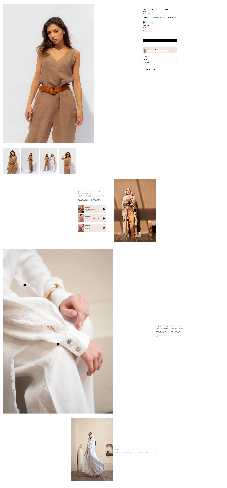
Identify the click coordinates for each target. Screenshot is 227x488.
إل (153, 23)
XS (144, 23)
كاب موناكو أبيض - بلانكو (90, 209)
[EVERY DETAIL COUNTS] (25, 285)
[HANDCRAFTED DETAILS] (58, 344)
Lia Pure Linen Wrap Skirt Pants (92, 228)
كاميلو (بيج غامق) (146, 27)
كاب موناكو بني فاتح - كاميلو (153, 49)
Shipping (148, 14)
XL (156, 23)
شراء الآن (160, 40)
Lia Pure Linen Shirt (92, 218)
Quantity (145, 30)
